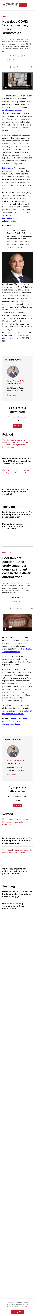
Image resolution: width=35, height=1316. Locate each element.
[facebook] (10, 67)
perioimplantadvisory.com (13, 218)
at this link (15, 221)
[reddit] (21, 67)
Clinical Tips (7, 16)
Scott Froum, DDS (17, 56)
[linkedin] (14, 67)
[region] (17, 1307)
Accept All (17, 1312)
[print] (32, 67)
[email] (24, 67)
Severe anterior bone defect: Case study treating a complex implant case (14, 721)
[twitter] (17, 67)
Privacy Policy (24, 1306)
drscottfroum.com (11, 338)
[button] (3, 5)
